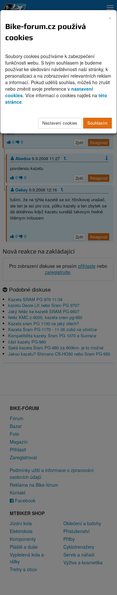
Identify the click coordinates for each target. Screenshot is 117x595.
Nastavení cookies (59, 123)
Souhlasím (97, 123)
